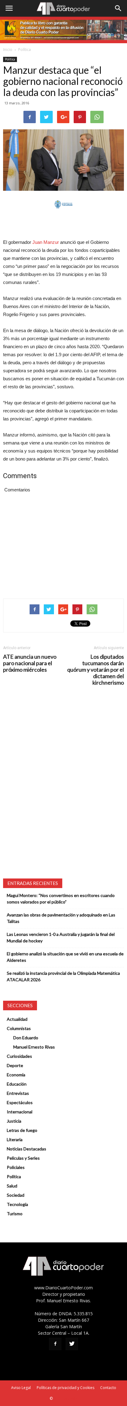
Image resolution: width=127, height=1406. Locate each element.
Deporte (15, 1065)
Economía (16, 1074)
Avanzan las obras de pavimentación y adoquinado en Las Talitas (61, 918)
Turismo (15, 1213)
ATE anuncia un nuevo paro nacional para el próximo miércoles (29, 663)
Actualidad (17, 1019)
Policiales (16, 1167)
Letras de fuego (22, 1130)
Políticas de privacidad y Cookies (65, 1387)
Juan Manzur (45, 242)
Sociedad (15, 1195)
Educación (17, 1084)
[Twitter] (72, 1344)
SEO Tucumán (65, 1398)
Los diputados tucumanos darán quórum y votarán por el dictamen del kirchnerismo (95, 669)
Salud (12, 1185)
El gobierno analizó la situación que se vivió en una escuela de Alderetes (65, 957)
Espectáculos (20, 1102)
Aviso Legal (21, 1387)
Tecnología (17, 1204)
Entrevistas (18, 1093)
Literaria (15, 1139)
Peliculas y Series (23, 1158)
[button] (118, 8)
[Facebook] (55, 1344)
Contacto (108, 1387)
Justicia (14, 1121)
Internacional (19, 1111)
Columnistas (19, 1028)
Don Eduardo (25, 1037)
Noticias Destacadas (26, 1148)
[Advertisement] (63, 224)
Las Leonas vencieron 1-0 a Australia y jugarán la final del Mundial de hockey (61, 937)
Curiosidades (19, 1056)
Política (24, 49)
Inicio (7, 49)
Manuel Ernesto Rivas (34, 1046)
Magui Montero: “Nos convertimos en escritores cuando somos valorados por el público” (61, 898)
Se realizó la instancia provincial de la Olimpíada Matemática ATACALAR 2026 (63, 976)
